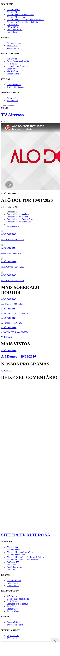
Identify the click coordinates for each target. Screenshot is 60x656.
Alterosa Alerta (13, 12)
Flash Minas (12, 64)
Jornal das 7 (12, 32)
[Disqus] (30, 420)
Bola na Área (12, 45)
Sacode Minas (13, 74)
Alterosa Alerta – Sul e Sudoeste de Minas (25, 19)
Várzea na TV (13, 48)
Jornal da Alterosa (14, 29)
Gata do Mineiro (14, 84)
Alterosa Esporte (14, 43)
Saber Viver (12, 69)
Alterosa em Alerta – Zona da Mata (22, 22)
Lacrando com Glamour (17, 66)
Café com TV (13, 24)
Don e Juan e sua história (18, 61)
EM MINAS (12, 27)
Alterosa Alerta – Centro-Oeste (20, 14)
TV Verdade (12, 100)
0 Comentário (13, 227)
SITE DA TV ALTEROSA (25, 534)
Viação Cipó (12, 71)
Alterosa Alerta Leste (16, 17)
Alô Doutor (12, 59)
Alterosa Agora (13, 9)
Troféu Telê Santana (15, 87)
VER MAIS (6, 337)
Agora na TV (13, 98)
